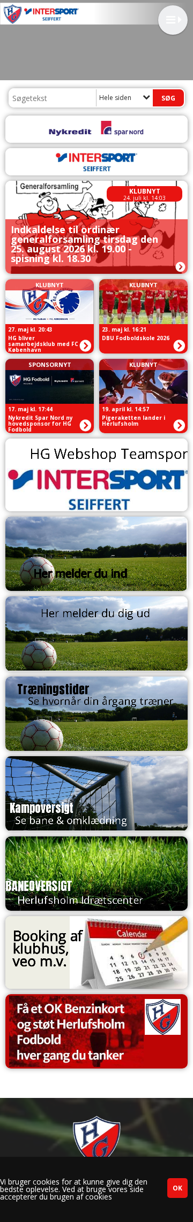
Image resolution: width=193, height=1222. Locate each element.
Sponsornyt (49, 364)
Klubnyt (144, 191)
